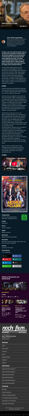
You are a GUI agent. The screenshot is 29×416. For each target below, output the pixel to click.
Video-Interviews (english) (8, 371)
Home (3, 345)
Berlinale (4, 389)
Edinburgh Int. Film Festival (9, 400)
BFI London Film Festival (8, 403)
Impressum (11, 409)
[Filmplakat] (14, 195)
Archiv (3, 354)
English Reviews (6, 357)
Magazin (4, 362)
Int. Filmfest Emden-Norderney (9, 398)
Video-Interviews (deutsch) (8, 369)
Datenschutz (17, 409)
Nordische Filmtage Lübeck (9, 395)
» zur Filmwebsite (6, 252)
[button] (6, 256)
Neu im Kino (5, 348)
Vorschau (4, 351)
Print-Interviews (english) (8, 383)
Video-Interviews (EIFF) (7, 377)
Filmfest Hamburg (6, 392)
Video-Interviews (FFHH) (8, 374)
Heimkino (4, 360)
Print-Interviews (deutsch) (8, 380)
